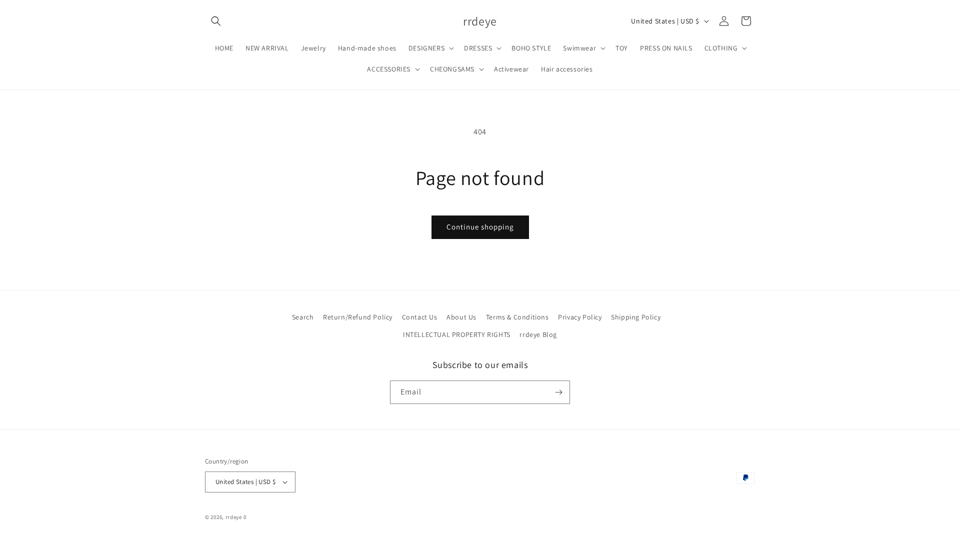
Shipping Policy (635, 317)
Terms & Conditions (517, 317)
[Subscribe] (559, 392)
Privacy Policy (580, 317)
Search (303, 317)
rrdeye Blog (538, 335)
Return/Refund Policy (357, 317)
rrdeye (234, 517)
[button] (216, 21)
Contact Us (420, 317)
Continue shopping (480, 227)
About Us (461, 317)
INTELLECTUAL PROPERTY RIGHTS (456, 335)
